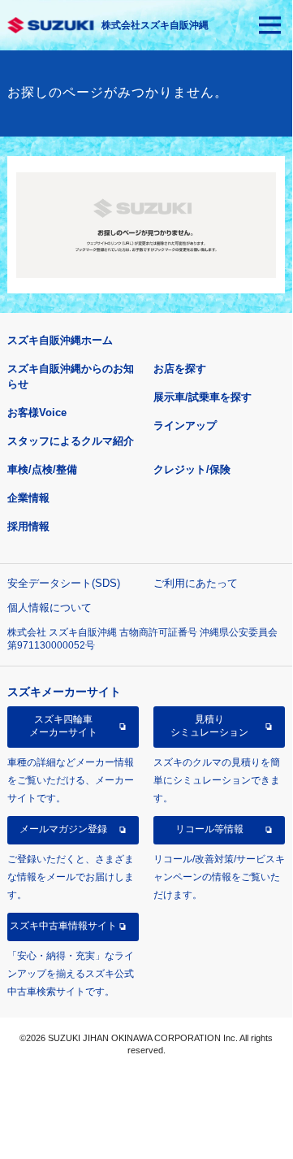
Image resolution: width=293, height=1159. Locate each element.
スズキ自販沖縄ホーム (60, 340)
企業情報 (28, 498)
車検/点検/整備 (42, 469)
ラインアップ (185, 425)
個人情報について (49, 607)
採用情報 (28, 526)
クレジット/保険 (192, 469)
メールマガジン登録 (63, 829)
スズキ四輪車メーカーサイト (63, 726)
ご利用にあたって (195, 583)
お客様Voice (37, 412)
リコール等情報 (209, 829)
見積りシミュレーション (209, 726)
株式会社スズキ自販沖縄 (155, 25)
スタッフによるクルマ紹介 (70, 441)
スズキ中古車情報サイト (63, 925)
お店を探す (179, 368)
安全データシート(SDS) (63, 583)
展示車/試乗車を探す (202, 397)
